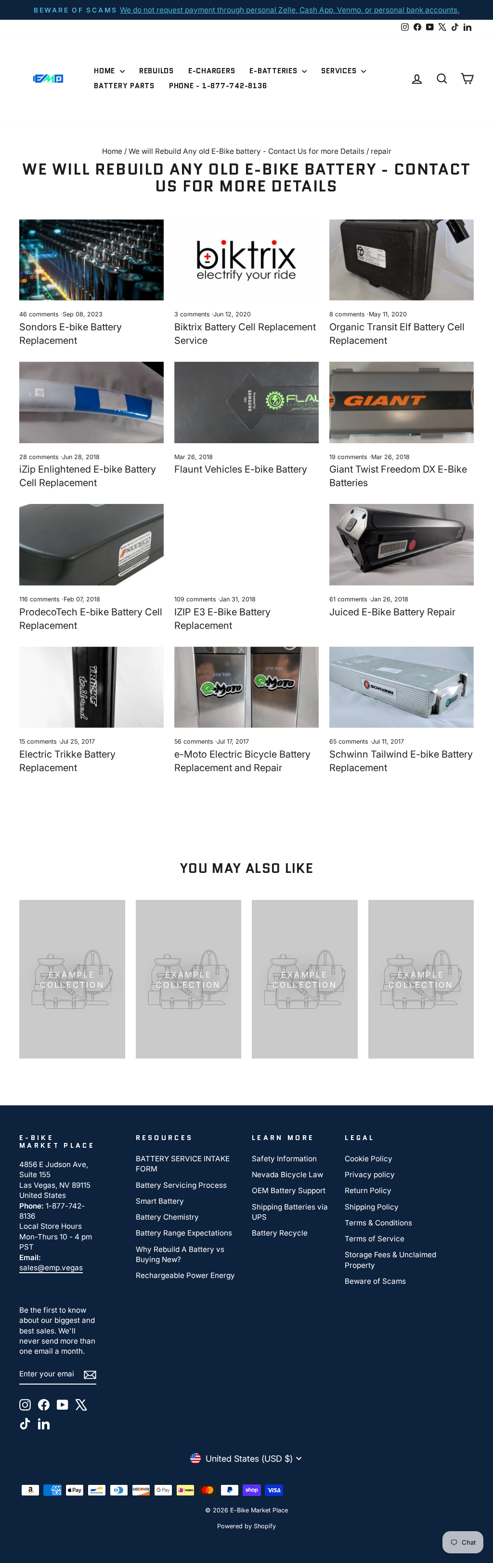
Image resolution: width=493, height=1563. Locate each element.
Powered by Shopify (246, 1526)
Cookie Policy (368, 1158)
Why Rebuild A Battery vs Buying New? (180, 1254)
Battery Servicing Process (181, 1185)
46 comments (40, 314)
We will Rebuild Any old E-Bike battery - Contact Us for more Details (246, 151)
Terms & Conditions (378, 1222)
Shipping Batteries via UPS (290, 1212)
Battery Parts (124, 86)
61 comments (349, 599)
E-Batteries (274, 71)
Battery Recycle (280, 1232)
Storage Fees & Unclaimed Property (390, 1259)
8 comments (348, 314)
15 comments (39, 741)
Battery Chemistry (167, 1217)
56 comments (194, 741)
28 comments (40, 457)
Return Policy (368, 1190)
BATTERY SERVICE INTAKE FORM (183, 1163)
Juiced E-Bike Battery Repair (392, 612)
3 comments (193, 314)
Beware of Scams (375, 1281)
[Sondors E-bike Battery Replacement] (91, 260)
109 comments (196, 599)
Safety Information (284, 1158)
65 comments (349, 741)
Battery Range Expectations (184, 1232)
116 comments (40, 599)
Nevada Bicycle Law (287, 1174)
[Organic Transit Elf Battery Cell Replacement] (401, 260)
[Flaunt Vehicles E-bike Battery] (246, 402)
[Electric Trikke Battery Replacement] (91, 687)
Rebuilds (156, 71)
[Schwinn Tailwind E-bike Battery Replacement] (401, 687)
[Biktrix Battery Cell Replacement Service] (246, 260)
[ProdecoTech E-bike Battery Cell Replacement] (91, 544)
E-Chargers (211, 71)
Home (105, 71)
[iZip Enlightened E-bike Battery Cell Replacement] (91, 402)
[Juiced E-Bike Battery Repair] (401, 544)
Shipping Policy (372, 1206)
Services (340, 71)
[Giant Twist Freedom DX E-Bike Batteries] (401, 402)
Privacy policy (370, 1174)
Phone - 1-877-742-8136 (218, 86)
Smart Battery (160, 1201)
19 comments (349, 457)
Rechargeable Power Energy (185, 1275)
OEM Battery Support (288, 1190)
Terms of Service (374, 1238)
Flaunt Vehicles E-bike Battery (240, 469)
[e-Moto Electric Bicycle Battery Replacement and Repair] (246, 687)
